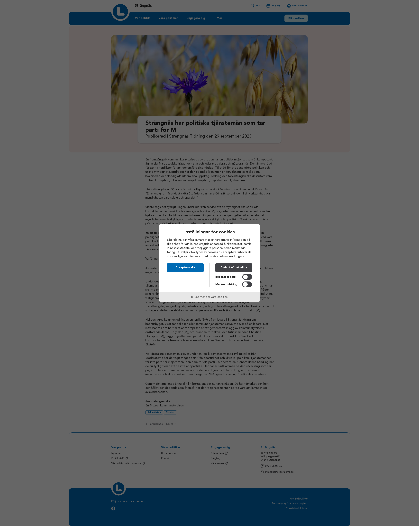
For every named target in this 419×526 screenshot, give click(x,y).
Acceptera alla (185, 267)
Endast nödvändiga (234, 267)
